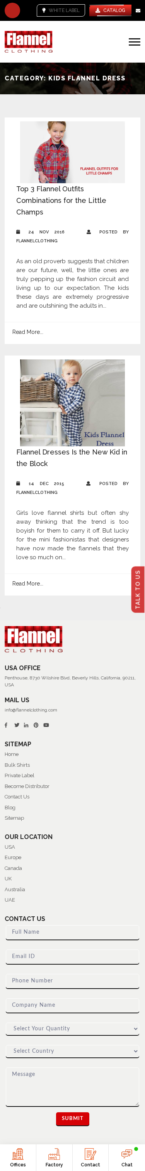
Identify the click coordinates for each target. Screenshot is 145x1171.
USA (10, 847)
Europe (13, 857)
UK (8, 879)
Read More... (27, 332)
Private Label (19, 775)
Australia (15, 889)
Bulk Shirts (17, 765)
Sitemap (14, 818)
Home (12, 754)
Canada (13, 868)
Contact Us (17, 797)
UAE (10, 900)
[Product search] (12, 10)
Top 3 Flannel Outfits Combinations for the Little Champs (61, 200)
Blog (10, 807)
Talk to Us (138, 589)
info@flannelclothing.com (31, 710)
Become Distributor (27, 786)
